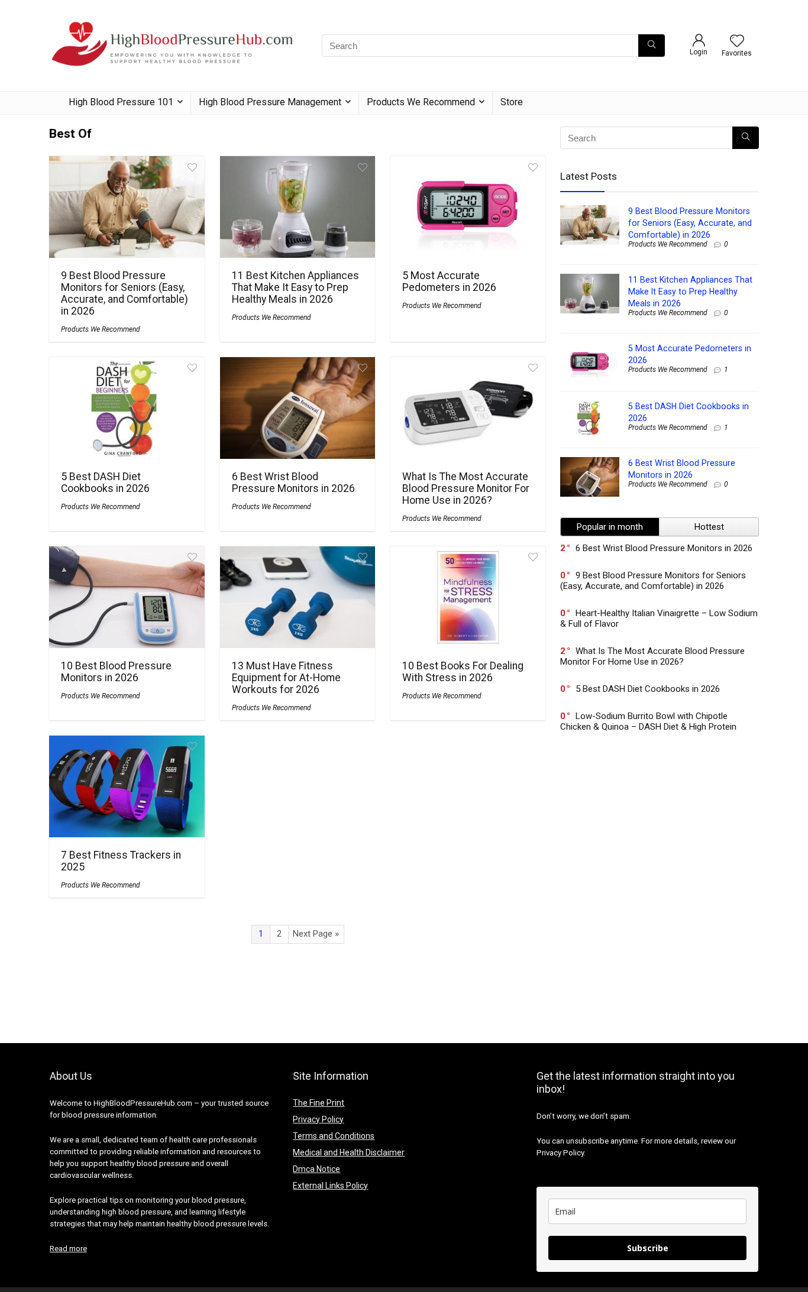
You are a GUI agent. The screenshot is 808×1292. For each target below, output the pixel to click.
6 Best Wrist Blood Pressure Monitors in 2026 (293, 482)
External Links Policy (330, 1185)
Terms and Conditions (333, 1136)
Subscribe (647, 1248)
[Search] (651, 45)
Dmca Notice (316, 1169)
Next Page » (316, 933)
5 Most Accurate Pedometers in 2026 (449, 281)
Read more (68, 1248)
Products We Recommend (421, 102)
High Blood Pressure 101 (121, 102)
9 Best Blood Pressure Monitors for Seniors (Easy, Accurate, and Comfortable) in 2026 (124, 293)
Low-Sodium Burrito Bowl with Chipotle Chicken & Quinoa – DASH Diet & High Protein (648, 721)
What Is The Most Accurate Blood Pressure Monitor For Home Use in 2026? (465, 488)
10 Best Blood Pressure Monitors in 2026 (116, 672)
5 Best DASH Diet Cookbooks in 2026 (105, 482)
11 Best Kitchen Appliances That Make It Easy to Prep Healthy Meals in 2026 (295, 287)
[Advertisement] (659, 850)
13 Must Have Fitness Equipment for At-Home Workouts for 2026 (286, 677)
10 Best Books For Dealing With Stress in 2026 (462, 672)
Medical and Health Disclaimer (349, 1152)
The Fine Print (318, 1103)
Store (511, 102)
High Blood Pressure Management (270, 102)
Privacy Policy (318, 1119)
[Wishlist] (737, 42)
